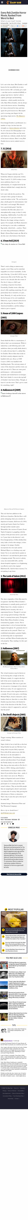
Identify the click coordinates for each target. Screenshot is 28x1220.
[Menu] (2, 2)
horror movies (8, 819)
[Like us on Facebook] (5, 824)
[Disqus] (14, 1057)
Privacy (4, 1090)
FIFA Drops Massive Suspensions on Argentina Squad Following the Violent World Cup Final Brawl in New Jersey (18, 965)
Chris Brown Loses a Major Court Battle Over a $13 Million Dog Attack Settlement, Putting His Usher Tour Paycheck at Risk (17, 974)
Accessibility (21, 1090)
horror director (15, 128)
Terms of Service (12, 1090)
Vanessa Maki (5, 23)
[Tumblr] (10, 824)
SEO (19, 819)
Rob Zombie (14, 819)
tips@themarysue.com (8, 813)
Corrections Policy (7, 1096)
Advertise (22, 1088)
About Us (16, 1088)
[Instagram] (8, 824)
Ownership (10, 1098)
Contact (17, 1098)
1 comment (24, 23)
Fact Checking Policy (18, 1096)
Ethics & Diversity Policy (18, 1093)
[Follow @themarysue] (2, 824)
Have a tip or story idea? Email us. (17, 1029)
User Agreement (7, 1093)
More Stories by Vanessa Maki (14, 874)
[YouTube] (13, 824)
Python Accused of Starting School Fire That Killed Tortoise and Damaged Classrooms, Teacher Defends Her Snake (15, 930)
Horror (2, 819)
